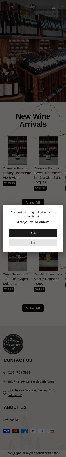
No (33, 242)
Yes (33, 232)
